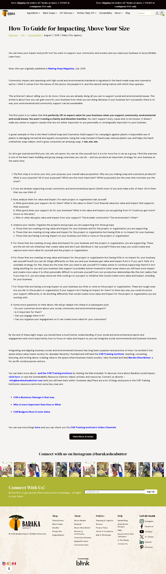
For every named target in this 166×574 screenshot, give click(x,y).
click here (14, 376)
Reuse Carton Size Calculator (126, 535)
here (37, 427)
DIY (23, 35)
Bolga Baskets (58, 535)
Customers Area (81, 545)
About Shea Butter (82, 528)
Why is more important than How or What (37, 404)
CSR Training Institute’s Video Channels (93, 427)
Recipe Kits (57, 531)
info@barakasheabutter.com (26, 380)
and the (42, 373)
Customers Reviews (83, 537)
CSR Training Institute (111, 354)
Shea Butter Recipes (123, 525)
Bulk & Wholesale (103, 535)
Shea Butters (58, 520)
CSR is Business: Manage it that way (33, 397)
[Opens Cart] (162, 13)
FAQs (120, 530)
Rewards (78, 524)
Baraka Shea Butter (140, 357)
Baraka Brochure (81, 541)
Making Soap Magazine (61, 68)
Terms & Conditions (104, 531)
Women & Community (79, 532)
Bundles (56, 528)
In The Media (123, 540)
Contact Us (122, 544)
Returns (99, 524)
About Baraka (80, 520)
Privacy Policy (102, 528)
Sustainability (35, 35)
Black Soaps (57, 524)
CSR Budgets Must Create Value (31, 411)
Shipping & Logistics (104, 520)
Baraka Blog (123, 520)
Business (13, 35)
